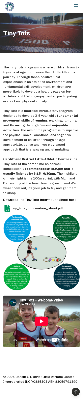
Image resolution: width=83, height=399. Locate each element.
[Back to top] (76, 392)
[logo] (10, 6)
